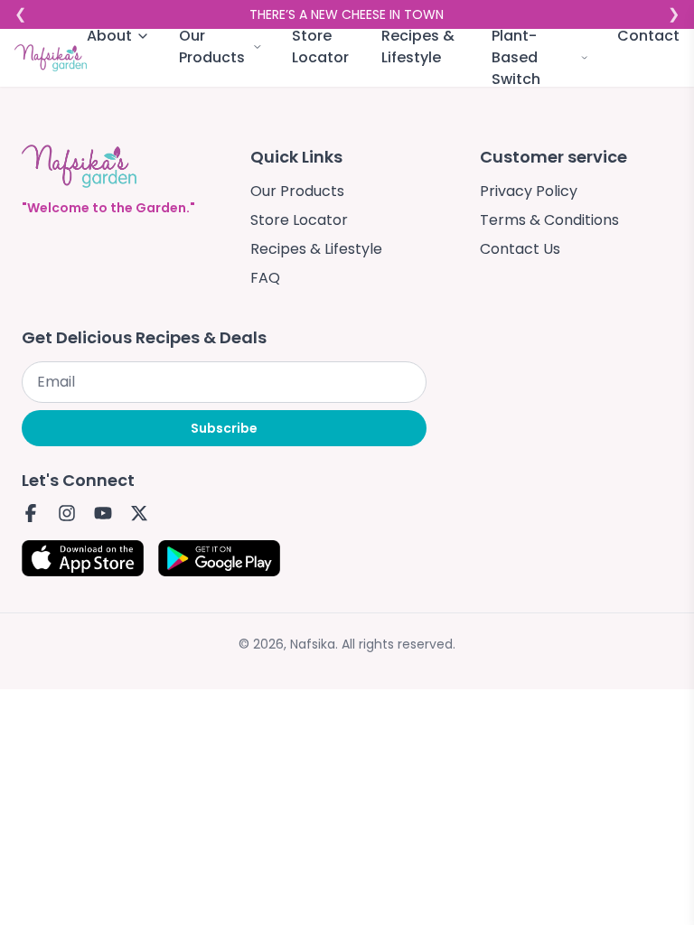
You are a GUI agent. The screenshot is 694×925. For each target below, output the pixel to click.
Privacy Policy (528, 191)
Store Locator (320, 46)
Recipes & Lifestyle (418, 46)
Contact (648, 35)
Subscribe (224, 428)
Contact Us (520, 248)
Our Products (297, 191)
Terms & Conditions (549, 220)
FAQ (265, 277)
